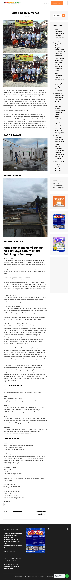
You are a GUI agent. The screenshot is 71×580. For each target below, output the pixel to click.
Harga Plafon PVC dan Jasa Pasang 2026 (59, 131)
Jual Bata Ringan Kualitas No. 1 (31, 576)
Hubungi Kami (57, 3)
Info (5, 504)
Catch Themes (52, 576)
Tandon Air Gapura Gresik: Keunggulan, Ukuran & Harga (60, 97)
